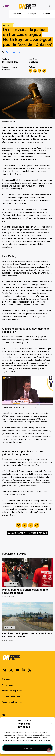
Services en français (38, 533)
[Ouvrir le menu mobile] (4, 13)
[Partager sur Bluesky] (30, 71)
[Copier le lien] (44, 71)
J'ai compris (28, 748)
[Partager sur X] (35, 71)
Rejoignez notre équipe (12, 702)
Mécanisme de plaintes (12, 691)
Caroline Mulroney (16, 533)
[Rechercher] (50, 6)
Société (46, 13)
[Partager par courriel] (39, 71)
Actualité (17, 13)
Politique (32, 13)
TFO (4, 715)
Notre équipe (7, 685)
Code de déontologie (11, 696)
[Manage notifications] (49, 750)
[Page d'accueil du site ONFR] (27, 657)
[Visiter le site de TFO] (6, 6)
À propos (6, 679)
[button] (51, 723)
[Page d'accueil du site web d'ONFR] (27, 6)
